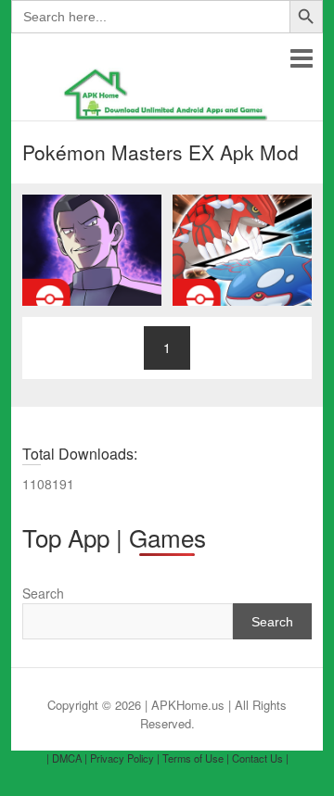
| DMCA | (66, 758)
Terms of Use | (195, 758)
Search (43, 593)
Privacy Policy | (125, 758)
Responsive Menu (301, 58)
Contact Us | (260, 758)
